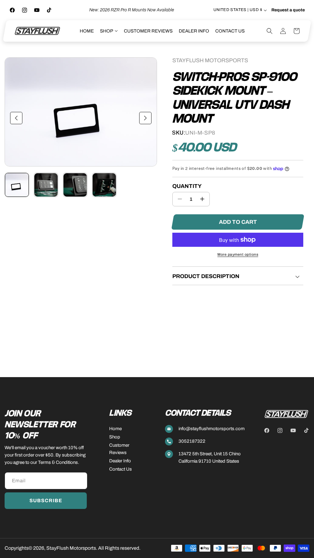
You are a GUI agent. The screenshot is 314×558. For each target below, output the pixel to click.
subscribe (45, 500)
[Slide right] (145, 118)
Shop (114, 436)
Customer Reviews (119, 449)
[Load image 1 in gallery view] (17, 185)
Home (115, 428)
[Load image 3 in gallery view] (75, 185)
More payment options (237, 254)
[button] (109, 31)
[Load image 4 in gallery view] (104, 185)
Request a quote (288, 10)
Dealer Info (120, 460)
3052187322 (191, 441)
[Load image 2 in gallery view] (46, 185)
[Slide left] (16, 118)
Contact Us (120, 469)
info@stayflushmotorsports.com (211, 428)
